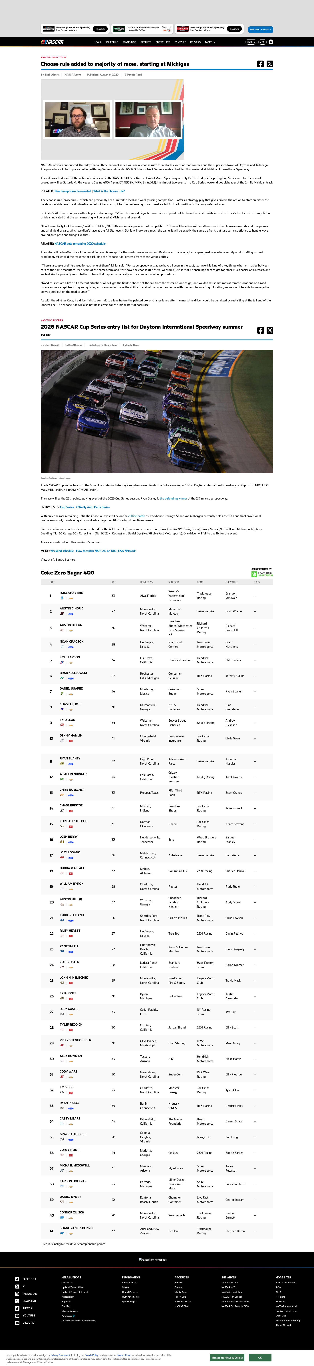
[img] (62, 598)
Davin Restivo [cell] (234, 933)
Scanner (178, 1287)
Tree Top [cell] (173, 933)
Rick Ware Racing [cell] (203, 1074)
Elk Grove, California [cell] (146, 660)
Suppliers (66, 1301)
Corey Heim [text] (69, 1150)
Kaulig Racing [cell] (206, 723)
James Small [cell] (234, 808)
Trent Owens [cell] (234, 777)
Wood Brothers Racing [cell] (206, 840)
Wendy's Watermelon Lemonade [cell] (176, 596)
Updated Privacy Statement (75, 1292)
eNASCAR (280, 1301)
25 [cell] (51, 980)
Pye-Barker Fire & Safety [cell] (176, 980)
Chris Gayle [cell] (233, 738)
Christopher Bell (74, 821)
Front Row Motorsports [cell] (205, 644)
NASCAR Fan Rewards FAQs (235, 1306)
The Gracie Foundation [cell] (175, 1121)
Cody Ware (68, 1071)
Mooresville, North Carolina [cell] (149, 611)
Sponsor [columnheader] (173, 582)
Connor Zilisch (72, 1212)
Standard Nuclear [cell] (174, 965)
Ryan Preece (69, 1103)
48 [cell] (113, 1121)
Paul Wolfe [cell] (232, 855)
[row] (157, 596)
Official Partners (130, 1292)
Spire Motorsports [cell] (205, 691)
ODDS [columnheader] (257, 582)
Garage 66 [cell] (203, 1137)
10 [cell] (51, 738)
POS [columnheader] (52, 582)
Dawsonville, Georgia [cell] (148, 707)
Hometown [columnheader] (146, 582)
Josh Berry (69, 836)
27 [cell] (113, 611)
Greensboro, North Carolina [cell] (149, 1074)
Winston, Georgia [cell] (146, 902)
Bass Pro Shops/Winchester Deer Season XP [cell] (178, 628)
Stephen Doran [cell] (235, 1231)
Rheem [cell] (173, 824)
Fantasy (180, 42)
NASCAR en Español (285, 1282)
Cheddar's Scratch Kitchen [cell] (174, 902)
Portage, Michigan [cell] (146, 1184)
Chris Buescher (72, 789)
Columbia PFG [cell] (177, 871)
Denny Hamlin (71, 735)
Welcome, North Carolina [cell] (149, 628)
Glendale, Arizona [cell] (146, 1168)
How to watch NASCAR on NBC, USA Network (106, 551)
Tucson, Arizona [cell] (145, 1059)
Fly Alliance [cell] (175, 1168)
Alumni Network (283, 1325)
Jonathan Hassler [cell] (231, 761)
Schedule (111, 42)
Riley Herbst (70, 930)
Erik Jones (68, 993)
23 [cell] (51, 949)
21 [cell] (51, 918)
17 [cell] (51, 855)
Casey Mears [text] (70, 1118)
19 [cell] (51, 887)
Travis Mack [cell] (233, 980)
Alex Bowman (71, 1056)
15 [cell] (51, 824)
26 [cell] (113, 918)
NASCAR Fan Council (232, 1297)
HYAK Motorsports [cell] (205, 1043)
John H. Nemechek (74, 977)
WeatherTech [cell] (176, 1215)
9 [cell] (51, 723)
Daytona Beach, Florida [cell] (149, 1200)
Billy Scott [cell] (232, 1027)
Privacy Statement (60, 1355)
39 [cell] (52, 1200)
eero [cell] (171, 839)
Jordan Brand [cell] (177, 1027)
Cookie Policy (91, 1355)
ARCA (278, 1292)
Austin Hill (69, 899)
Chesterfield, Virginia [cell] (148, 738)
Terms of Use (123, 1355)
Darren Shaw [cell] (234, 1121)
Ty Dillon (67, 720)
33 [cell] (113, 595)
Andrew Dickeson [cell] (231, 723)
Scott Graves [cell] (234, 792)
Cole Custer (69, 962)
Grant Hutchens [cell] (232, 644)
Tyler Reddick (71, 1024)
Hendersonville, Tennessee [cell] (150, 840)
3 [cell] (51, 628)
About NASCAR (129, 1282)
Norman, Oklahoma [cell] (146, 824)
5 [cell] (51, 660)
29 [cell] (113, 980)
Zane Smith (69, 946)
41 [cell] (113, 1168)
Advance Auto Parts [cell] (177, 761)
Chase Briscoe (71, 805)
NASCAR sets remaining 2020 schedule (80, 243)
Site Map (66, 1306)
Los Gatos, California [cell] (147, 777)
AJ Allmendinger (73, 774)
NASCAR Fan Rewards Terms (235, 1301)
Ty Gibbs (66, 1087)
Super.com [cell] (175, 1074)
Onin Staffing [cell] (177, 1043)
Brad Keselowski (73, 673)
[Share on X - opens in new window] (270, 65)
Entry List (163, 42)
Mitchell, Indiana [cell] (145, 808)
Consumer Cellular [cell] (175, 676)
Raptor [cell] (172, 886)
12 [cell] (51, 777)
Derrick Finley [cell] (234, 1106)
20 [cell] (52, 902)
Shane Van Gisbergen (77, 1228)
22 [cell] (51, 933)
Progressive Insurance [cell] (176, 738)
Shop (262, 42)
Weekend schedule (62, 551)
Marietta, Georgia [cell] (146, 1153)
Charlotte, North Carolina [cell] (149, 887)
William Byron (72, 883)
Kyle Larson (70, 657)
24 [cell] (52, 965)
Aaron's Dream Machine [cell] (178, 949)
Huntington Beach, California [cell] (147, 949)
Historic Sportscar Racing (288, 1320)
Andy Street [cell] (233, 902)
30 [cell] (113, 707)
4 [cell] (51, 644)
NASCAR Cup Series (52, 320)
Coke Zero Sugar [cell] (175, 691)
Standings (129, 42)
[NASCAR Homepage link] (157, 1257)
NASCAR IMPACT (230, 1282)
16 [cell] (51, 840)
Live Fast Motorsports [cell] (205, 1200)
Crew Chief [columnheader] (232, 582)
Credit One (281, 1315)
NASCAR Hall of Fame (286, 1311)
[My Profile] (271, 42)
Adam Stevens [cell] (235, 824)
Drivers (195, 42)
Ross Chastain (71, 593)
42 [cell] (113, 676)
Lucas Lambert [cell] (235, 1184)
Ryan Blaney (70, 758)
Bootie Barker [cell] (234, 1152)
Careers (125, 1287)
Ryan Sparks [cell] (234, 691)
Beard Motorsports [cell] (205, 1121)
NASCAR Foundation (232, 1292)
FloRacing (280, 1297)
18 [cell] (51, 871)
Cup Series (67, 507)
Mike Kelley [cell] (233, 1043)
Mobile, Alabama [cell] (145, 871)
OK (260, 1357)
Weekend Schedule (260, 29)
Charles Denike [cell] (235, 871)
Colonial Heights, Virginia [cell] (145, 1137)
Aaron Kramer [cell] (235, 965)
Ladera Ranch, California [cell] (149, 965)
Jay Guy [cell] (231, 1012)
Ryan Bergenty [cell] (235, 949)
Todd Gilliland (72, 915)
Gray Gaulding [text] (72, 1134)
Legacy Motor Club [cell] (206, 980)
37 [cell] (51, 1168)
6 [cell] (51, 676)
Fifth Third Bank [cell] (175, 793)
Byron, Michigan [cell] (146, 996)
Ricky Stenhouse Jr (75, 1040)
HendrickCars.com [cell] (178, 660)
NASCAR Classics (183, 1301)
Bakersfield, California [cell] (147, 1121)
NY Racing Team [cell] (203, 1012)
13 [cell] (51, 793)
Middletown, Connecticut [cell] (148, 855)
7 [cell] (51, 691)
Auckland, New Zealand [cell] (149, 1231)
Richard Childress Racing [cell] (203, 628)
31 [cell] (113, 808)
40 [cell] (52, 1215)
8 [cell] (51, 707)
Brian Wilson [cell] (234, 611)
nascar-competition (53, 57)
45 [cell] (113, 738)
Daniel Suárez (71, 688)
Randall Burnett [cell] (230, 1215)
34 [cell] (113, 660)
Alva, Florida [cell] (148, 595)
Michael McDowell (75, 1165)
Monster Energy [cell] (173, 1090)
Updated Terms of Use (72, 1287)
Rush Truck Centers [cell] (175, 644)
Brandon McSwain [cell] (231, 596)
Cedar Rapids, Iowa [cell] (149, 1012)
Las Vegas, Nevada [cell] (147, 644)
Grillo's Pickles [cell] (177, 918)
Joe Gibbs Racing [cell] (203, 738)
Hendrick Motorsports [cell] (205, 660)
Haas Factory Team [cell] (205, 965)
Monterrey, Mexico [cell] (147, 691)
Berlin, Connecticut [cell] (147, 1106)
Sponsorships (129, 1301)
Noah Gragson (72, 641)
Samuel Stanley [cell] (230, 840)
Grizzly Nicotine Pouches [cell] (173, 777)
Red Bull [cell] (173, 1231)
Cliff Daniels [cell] (233, 660)
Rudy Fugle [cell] (233, 886)
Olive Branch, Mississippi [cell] (148, 1043)
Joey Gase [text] (68, 1009)
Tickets (251, 42)
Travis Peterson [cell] (231, 1168)
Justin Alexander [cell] (232, 996)
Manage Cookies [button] (70, 1311)
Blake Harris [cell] (233, 1059)
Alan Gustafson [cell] (232, 707)
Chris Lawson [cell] (234, 918)
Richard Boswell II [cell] (232, 628)
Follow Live (180, 1297)
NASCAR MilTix (229, 1287)
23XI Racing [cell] (204, 871)
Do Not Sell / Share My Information (78, 1320)
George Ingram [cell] (235, 1199)
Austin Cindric (71, 608)
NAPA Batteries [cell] (174, 707)
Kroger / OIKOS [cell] (173, 1106)
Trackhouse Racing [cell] (204, 596)
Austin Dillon (71, 625)
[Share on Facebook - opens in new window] (260, 65)
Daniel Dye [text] (68, 1197)
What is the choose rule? (109, 191)
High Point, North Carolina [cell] (149, 761)
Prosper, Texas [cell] (149, 792)
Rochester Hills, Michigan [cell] (149, 676)
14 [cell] (51, 808)
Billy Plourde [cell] (234, 1074)
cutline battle (136, 516)
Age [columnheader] (114, 582)
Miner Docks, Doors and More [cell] (176, 1184)
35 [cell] (113, 839)
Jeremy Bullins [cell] (235, 676)
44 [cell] (113, 777)
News (97, 42)
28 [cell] (113, 644)
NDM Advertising (130, 1297)
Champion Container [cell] (175, 1200)
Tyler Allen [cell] (232, 1090)
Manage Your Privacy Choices (227, 1357)
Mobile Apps (181, 1292)
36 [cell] (113, 628)
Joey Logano (70, 852)
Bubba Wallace (72, 868)
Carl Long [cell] (232, 1137)
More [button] (208, 42)
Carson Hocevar (73, 1181)
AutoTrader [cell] (175, 855)
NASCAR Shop (182, 1306)
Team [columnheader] (200, 582)
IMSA (278, 1287)
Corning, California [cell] (146, 1027)
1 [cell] (50, 596)
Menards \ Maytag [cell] (174, 611)
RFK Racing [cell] (204, 676)
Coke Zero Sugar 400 (67, 573)
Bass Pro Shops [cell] (174, 808)
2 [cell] (51, 611)
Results (100, 29)
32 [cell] (113, 761)
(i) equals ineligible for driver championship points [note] (73, 1244)
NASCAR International (286, 1306)
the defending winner (173, 498)
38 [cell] (113, 1043)
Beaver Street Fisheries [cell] (177, 723)
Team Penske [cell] (205, 611)
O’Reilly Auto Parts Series (93, 507)
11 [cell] (51, 761)
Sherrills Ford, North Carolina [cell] (149, 918)
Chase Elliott (71, 704)
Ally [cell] (170, 1059)
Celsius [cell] (173, 1152)
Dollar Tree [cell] (175, 996)
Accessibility (68, 1297)
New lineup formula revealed (73, 191)
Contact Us (67, 1282)
